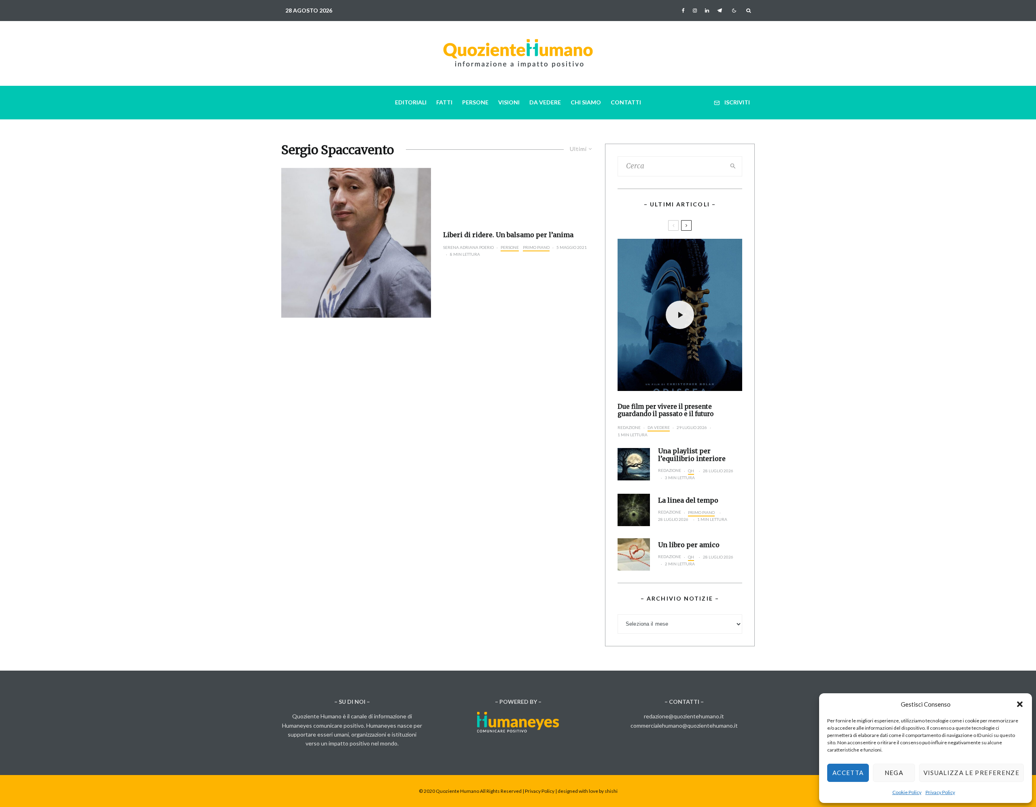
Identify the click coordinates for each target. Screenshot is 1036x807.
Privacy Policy (940, 792)
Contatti (626, 102)
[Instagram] (695, 10)
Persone (475, 102)
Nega (894, 772)
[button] (1020, 704)
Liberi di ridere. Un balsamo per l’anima (508, 235)
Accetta (848, 772)
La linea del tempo (688, 500)
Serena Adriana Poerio (468, 247)
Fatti (444, 102)
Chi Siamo (586, 102)
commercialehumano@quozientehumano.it (684, 725)
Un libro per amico (689, 545)
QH (691, 470)
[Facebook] (683, 10)
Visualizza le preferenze (971, 772)
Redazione (629, 427)
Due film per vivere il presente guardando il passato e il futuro (665, 410)
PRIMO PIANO (536, 247)
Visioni (509, 102)
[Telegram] (719, 10)
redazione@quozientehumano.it (684, 716)
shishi (611, 791)
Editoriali (411, 102)
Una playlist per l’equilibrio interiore (692, 455)
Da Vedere (545, 102)
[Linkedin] (707, 10)
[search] (733, 166)
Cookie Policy (906, 792)
